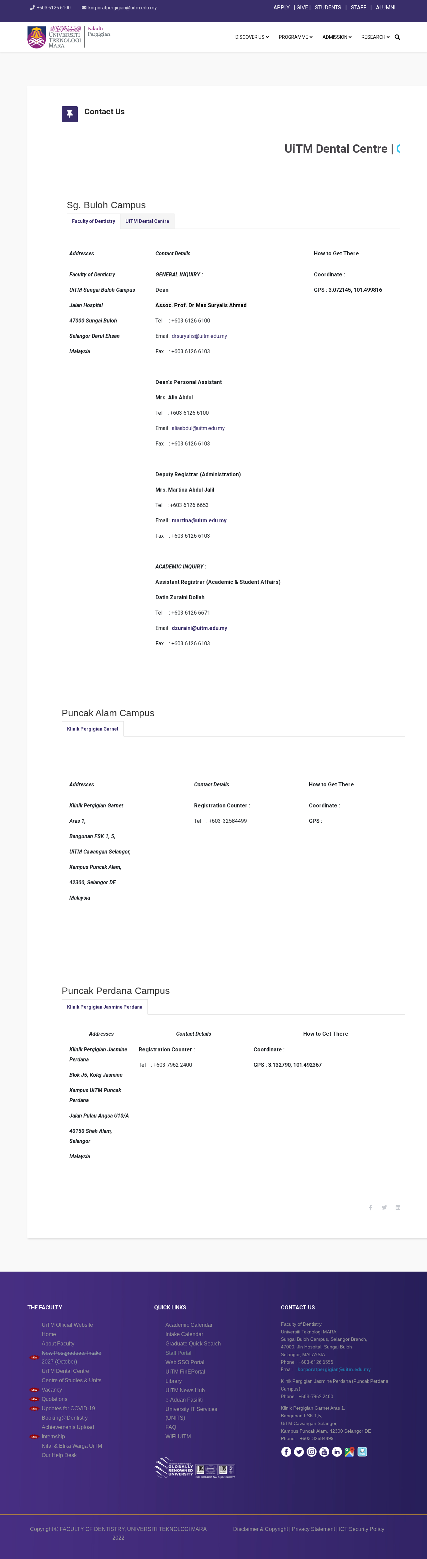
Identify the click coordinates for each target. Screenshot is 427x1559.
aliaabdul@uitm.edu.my (198, 428)
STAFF (358, 7)
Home (49, 1334)
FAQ (170, 1427)
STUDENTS (328, 7)
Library (173, 1381)
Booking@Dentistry (65, 1418)
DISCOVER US (250, 37)
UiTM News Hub (185, 1390)
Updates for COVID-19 (68, 1408)
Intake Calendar (184, 1334)
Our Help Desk (59, 1455)
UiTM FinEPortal (185, 1372)
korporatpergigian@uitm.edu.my (122, 7)
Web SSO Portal (184, 1362)
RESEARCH (373, 37)
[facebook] (286, 1452)
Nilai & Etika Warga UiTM (72, 1446)
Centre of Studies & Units (71, 1380)
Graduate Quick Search (193, 1343)
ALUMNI (386, 7)
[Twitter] (299, 1452)
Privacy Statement (313, 1529)
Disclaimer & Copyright (260, 1529)
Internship (53, 1436)
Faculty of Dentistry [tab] (93, 221)
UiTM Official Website (67, 1325)
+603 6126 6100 (54, 7)
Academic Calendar (188, 1325)
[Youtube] (324, 1452)
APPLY (282, 7)
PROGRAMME (293, 37)
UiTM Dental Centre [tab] (147, 221)
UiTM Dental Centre (65, 1371)
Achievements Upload (68, 1427)
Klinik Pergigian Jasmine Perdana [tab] (104, 1007)
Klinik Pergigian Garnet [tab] (92, 729)
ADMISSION (335, 37)
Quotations (54, 1399)
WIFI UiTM (178, 1436)
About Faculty (58, 1343)
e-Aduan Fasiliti (184, 1400)
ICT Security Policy (361, 1529)
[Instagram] (312, 1452)
